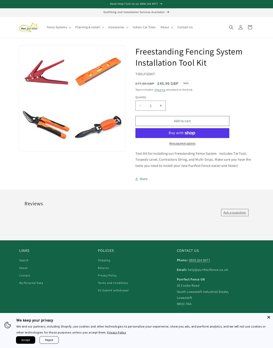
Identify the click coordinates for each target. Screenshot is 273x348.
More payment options (182, 143)
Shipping (159, 89)
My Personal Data (31, 283)
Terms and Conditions (113, 283)
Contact (24, 275)
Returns (103, 268)
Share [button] (144, 179)
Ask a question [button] (235, 212)
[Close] (269, 317)
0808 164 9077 (199, 260)
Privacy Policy (107, 275)
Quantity (140, 97)
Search (24, 260)
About (23, 268)
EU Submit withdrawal (113, 290)
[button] (58, 27)
